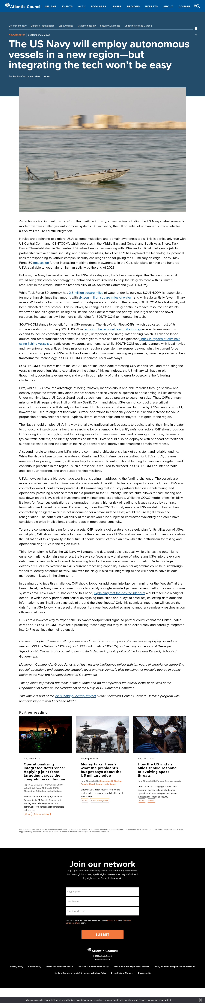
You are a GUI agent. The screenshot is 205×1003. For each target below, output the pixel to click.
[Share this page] (196, 35)
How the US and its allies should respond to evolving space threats (157, 769)
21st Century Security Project (75, 696)
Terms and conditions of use (59, 966)
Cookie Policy (34, 966)
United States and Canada (138, 25)
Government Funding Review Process (131, 966)
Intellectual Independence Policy (93, 966)
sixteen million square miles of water (105, 297)
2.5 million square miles (86, 292)
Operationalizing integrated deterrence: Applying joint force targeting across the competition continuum (44, 771)
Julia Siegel (110, 784)
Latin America (66, 25)
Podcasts (98, 6)
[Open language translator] (196, 6)
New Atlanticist (17, 34)
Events (67, 6)
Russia (151, 800)
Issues (117, 6)
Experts (151, 6)
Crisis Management (99, 800)
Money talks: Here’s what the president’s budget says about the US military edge (101, 769)
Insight (50, 6)
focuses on (41, 262)
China (27, 814)
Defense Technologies (42, 25)
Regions (133, 6)
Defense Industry (18, 25)
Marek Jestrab (96, 784)
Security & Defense (110, 25)
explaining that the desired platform (119, 593)
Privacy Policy (113, 920)
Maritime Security (86, 25)
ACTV (82, 6)
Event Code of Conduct (122, 972)
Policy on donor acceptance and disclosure (174, 966)
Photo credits (144, 972)
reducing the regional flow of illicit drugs (113, 329)
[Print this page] (196, 28)
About (168, 6)
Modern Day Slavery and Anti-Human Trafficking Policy (80, 972)
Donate (184, 6)
